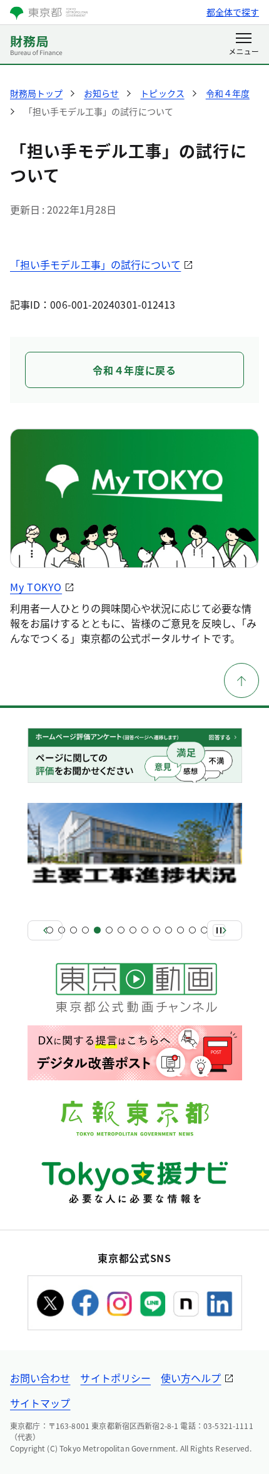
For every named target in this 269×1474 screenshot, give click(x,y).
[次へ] (224, 930)
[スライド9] (144, 930)
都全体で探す (232, 12)
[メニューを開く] (243, 45)
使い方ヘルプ (191, 1377)
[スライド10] (156, 930)
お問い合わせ (40, 1377)
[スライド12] (180, 930)
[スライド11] (168, 930)
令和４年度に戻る (134, 369)
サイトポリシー (115, 1377)
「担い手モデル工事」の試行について (95, 264)
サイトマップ (40, 1402)
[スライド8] (132, 930)
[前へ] (45, 930)
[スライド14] (204, 930)
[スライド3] (73, 930)
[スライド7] (121, 930)
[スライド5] (97, 930)
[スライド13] (192, 930)
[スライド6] (109, 930)
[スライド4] (85, 930)
